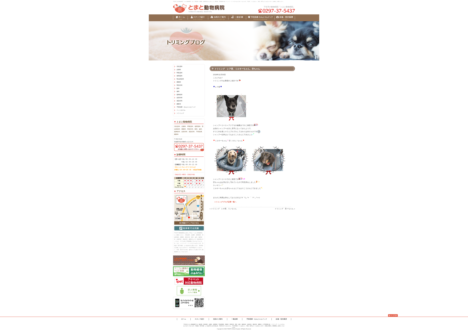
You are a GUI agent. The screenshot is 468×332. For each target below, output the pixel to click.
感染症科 (179, 101)
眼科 (178, 88)
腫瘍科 (179, 82)
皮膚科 (179, 69)
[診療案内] (237, 18)
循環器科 (179, 76)
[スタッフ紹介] (198, 18)
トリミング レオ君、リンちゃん (224, 209)
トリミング (180, 113)
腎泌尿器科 (180, 79)
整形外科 (179, 85)
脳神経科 (179, 94)
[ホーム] (180, 18)
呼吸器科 (179, 73)
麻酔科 (179, 104)
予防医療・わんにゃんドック (186, 107)
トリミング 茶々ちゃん (284, 209)
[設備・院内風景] (260, 18)
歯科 (178, 91)
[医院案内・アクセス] (218, 18)
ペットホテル (181, 110)
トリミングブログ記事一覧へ (225, 202)
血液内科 (179, 97)
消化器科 (179, 66)
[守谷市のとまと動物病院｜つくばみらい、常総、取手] (198, 8)
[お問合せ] (285, 18)
